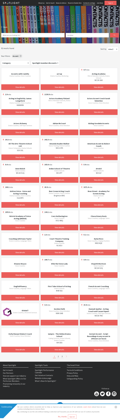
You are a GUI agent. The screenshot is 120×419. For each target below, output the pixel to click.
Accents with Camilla (20, 74)
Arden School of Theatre (59, 168)
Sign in (110, 3)
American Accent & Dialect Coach (98, 144)
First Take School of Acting (59, 286)
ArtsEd (98, 168)
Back (5, 27)
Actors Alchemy (20, 123)
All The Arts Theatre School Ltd (20, 144)
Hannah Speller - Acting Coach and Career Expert (98, 310)
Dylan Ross (98, 239)
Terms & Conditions (75, 370)
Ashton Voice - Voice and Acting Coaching (20, 192)
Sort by (103, 49)
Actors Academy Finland (59, 98)
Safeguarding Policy (75, 378)
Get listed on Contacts (44, 375)
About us (41, 3)
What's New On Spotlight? (45, 381)
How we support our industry (14, 376)
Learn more (87, 407)
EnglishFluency (20, 286)
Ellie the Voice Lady (59, 264)
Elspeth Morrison (98, 264)
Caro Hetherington (59, 216)
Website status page (43, 378)
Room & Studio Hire (75, 3)
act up (59, 74)
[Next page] (66, 356)
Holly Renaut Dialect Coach (20, 334)
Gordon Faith (59, 309)
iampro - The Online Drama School (59, 335)
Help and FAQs (72, 376)
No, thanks (62, 416)
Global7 (25, 310)
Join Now (100, 3)
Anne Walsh (20, 168)
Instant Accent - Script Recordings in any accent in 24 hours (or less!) (98, 336)
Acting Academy (98, 74)
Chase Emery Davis (99, 216)
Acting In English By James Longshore (20, 99)
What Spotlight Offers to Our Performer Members (14, 379)
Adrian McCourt (59, 123)
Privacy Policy (72, 373)
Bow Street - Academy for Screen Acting (99, 192)
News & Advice (61, 3)
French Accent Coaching (98, 286)
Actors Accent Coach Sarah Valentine (98, 99)
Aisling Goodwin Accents (98, 123)
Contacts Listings (89, 3)
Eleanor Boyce (20, 264)
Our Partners (8, 373)
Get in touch (50, 3)
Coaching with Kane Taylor (20, 239)
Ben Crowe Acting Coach (59, 191)
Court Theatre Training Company (59, 240)
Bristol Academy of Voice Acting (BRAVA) (20, 217)
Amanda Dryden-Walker (59, 143)
